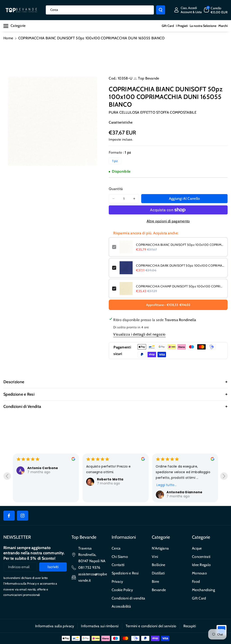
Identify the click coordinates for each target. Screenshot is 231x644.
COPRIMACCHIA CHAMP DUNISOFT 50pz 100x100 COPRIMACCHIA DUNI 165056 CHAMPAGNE (180, 286)
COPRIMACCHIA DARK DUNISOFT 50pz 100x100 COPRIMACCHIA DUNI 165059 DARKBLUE (180, 265)
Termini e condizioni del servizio (151, 626)
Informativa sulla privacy (54, 626)
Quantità (116, 189)
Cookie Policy (122, 590)
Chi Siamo (120, 557)
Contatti (118, 565)
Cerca (116, 548)
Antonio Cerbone (42, 468)
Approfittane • (168, 305)
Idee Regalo (201, 565)
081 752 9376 (89, 567)
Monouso (199, 573)
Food (196, 581)
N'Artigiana (160, 548)
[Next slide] (224, 476)
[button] (216, 10)
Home (8, 38)
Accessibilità (121, 606)
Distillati (158, 573)
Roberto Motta (110, 479)
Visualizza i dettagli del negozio (139, 334)
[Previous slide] (7, 476)
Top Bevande (148, 78)
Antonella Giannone (184, 492)
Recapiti (189, 626)
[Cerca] (160, 9)
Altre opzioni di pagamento (168, 221)
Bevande (159, 590)
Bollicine (158, 565)
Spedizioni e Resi (125, 573)
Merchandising (203, 590)
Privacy (117, 581)
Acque (197, 548)
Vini (155, 557)
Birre (155, 581)
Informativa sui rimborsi (99, 626)
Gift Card (199, 598)
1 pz (115, 161)
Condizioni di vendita (128, 598)
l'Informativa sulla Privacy (20, 583)
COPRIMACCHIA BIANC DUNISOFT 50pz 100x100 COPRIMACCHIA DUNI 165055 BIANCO (180, 245)
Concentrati (201, 557)
